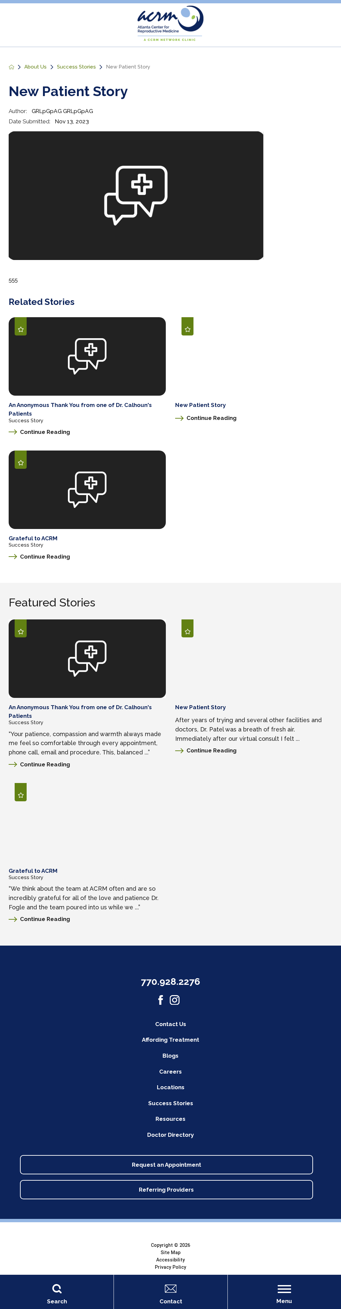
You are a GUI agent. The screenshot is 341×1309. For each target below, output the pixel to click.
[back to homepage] (11, 67)
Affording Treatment (170, 1039)
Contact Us (170, 1024)
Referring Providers (166, 1189)
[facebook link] (161, 1000)
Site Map (170, 1252)
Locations (170, 1087)
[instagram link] (174, 1000)
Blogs (170, 1055)
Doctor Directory (170, 1134)
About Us (35, 67)
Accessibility (170, 1259)
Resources (170, 1118)
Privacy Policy (170, 1267)
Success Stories (76, 67)
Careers (170, 1071)
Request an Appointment (166, 1164)
